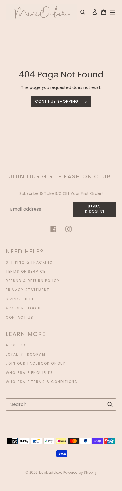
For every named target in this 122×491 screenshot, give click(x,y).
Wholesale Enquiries (29, 372)
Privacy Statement (27, 289)
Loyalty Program (25, 354)
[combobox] (61, 404)
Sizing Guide (20, 299)
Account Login (23, 308)
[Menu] (112, 12)
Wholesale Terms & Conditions (41, 381)
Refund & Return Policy (33, 280)
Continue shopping (56, 101)
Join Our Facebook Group (36, 363)
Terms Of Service (26, 271)
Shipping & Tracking (29, 262)
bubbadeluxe (50, 472)
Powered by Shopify (80, 472)
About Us (16, 345)
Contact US (19, 317)
